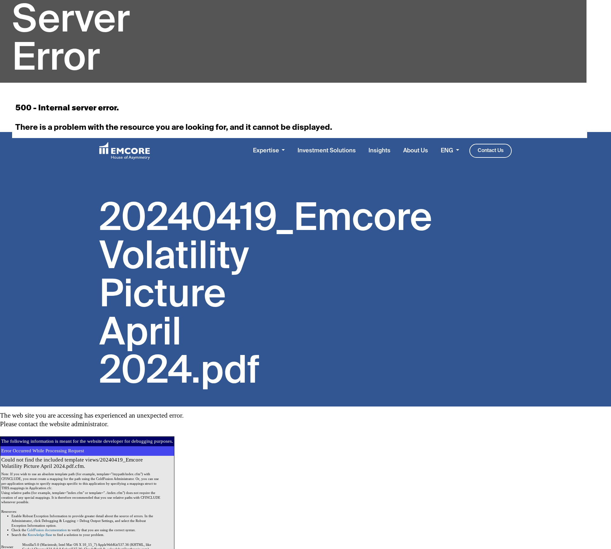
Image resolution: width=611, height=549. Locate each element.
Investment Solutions (327, 151)
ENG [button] (447, 151)
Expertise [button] (266, 151)
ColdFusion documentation (47, 530)
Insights (379, 151)
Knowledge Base (40, 535)
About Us (415, 151)
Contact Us (490, 150)
